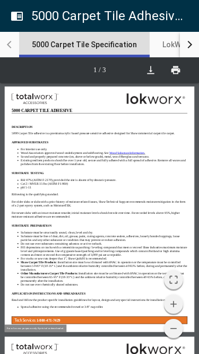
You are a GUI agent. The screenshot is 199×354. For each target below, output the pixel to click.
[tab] (84, 44)
